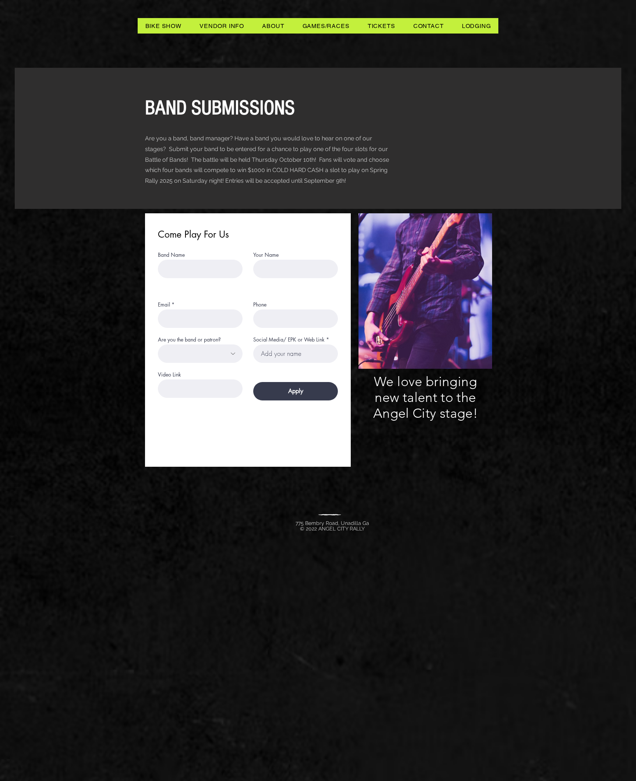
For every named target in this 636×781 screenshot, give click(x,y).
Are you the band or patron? (189, 339)
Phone (259, 304)
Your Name (266, 255)
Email (164, 304)
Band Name (171, 255)
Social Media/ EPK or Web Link (289, 339)
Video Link (169, 374)
